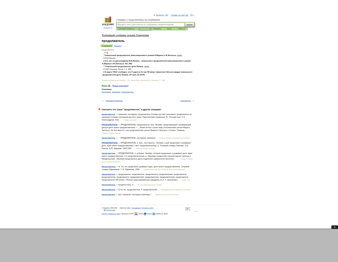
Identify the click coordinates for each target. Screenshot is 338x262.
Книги (169, 29)
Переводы (157, 29)
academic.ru (108, 28)
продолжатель (108, 114)
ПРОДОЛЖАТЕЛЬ (110, 125)
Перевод (117, 46)
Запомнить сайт (162, 15)
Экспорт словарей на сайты (111, 214)
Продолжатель (109, 167)
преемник (116, 92)
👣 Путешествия (109, 210)
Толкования (144, 29)
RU (191, 15)
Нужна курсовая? (120, 86)
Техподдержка (136, 208)
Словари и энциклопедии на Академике (138, 20)
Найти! (190, 25)
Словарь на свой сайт (179, 15)
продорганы (185, 101)
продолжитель (127, 92)
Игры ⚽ (182, 29)
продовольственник (114, 101)
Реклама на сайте (148, 208)
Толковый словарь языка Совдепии (127, 29)
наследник (106, 92)
